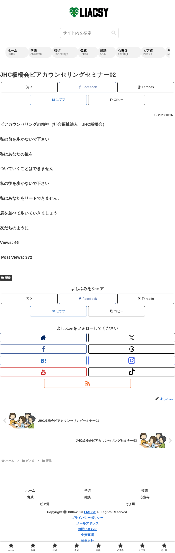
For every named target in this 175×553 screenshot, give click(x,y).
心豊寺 (144, 497)
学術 (87, 490)
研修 (8, 277)
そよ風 (130, 504)
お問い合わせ (87, 529)
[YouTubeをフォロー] (43, 371)
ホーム (30, 490)
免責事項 (87, 535)
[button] (114, 33)
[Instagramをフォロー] (131, 360)
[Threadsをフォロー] (131, 349)
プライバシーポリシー (87, 517)
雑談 (87, 497)
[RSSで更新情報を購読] (87, 383)
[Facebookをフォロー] (43, 349)
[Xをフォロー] (131, 337)
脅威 (30, 497)
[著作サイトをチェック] (43, 337)
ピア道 (44, 504)
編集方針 (87, 541)
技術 (145, 490)
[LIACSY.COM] (89, 12)
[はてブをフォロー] (43, 360)
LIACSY (90, 512)
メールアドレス (87, 523)
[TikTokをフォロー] (131, 371)
